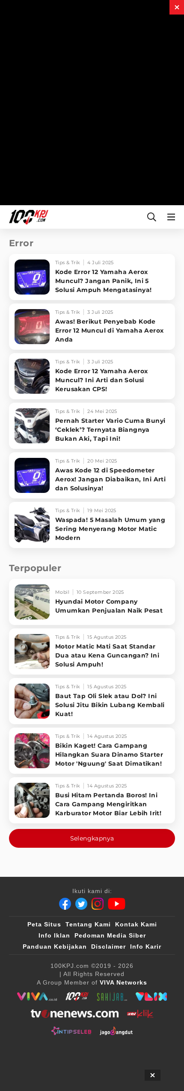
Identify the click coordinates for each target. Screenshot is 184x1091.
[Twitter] (81, 904)
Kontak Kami (136, 924)
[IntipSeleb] (71, 1030)
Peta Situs (44, 924)
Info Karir (145, 946)
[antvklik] (140, 1013)
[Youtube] (116, 904)
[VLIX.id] (151, 996)
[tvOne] (75, 1013)
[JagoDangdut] (116, 1030)
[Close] (176, 7)
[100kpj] (77, 996)
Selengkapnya (92, 838)
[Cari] (152, 217)
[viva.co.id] (37, 996)
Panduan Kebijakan (55, 946)
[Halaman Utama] (27, 217)
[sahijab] (112, 996)
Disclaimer (108, 946)
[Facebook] (65, 904)
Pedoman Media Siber (110, 935)
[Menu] (173, 217)
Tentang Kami (88, 924)
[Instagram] (98, 904)
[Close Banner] (152, 1075)
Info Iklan (54, 935)
